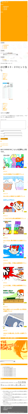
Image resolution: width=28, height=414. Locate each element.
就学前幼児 (6, 6)
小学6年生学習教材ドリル (9, 375)
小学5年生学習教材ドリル (9, 374)
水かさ (6, 385)
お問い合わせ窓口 (7, 408)
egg (9, 395)
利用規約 (5, 409)
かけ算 (2, 382)
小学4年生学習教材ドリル (9, 372)
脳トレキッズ (11, 412)
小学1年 (5, 8)
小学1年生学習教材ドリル (9, 368)
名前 (2, 131)
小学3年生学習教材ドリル (9, 371)
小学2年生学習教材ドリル (9, 370)
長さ (24, 385)
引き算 (21, 382)
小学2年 (5, 9)
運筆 (22, 385)
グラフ (15, 382)
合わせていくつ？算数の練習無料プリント (13, 397)
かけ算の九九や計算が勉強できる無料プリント (14, 399)
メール (2, 133)
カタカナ (11, 382)
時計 (4, 385)
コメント (3, 119)
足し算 (18, 385)
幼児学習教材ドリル (8, 367)
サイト (2, 136)
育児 (14, 385)
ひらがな (6, 382)
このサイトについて (8, 406)
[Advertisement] (14, 27)
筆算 (12, 385)
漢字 (9, 385)
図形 (17, 382)
